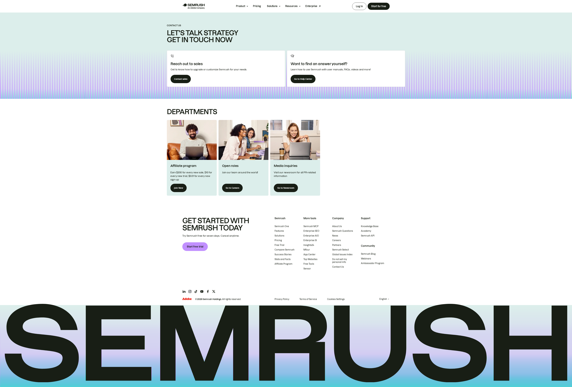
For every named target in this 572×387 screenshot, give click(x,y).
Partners (336, 245)
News (335, 236)
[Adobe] (187, 299)
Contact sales (180, 78)
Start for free (378, 6)
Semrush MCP (310, 226)
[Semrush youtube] (202, 291)
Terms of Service (308, 299)
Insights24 (308, 245)
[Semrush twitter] (214, 291)
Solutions (272, 6)
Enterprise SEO (311, 231)
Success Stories (283, 254)
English (383, 299)
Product (240, 6)
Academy (366, 231)
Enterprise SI (310, 240)
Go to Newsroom (285, 187)
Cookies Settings (336, 299)
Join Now (178, 187)
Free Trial (279, 245)
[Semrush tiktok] (196, 291)
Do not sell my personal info (339, 260)
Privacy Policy (282, 299)
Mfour (306, 250)
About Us (337, 226)
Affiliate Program (283, 264)
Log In (359, 6)
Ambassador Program (372, 263)
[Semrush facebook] (208, 291)
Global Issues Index (342, 254)
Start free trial (195, 246)
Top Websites (310, 259)
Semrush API (367, 236)
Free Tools (308, 264)
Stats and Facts (283, 259)
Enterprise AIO (311, 236)
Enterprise (311, 6)
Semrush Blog (368, 254)
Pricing (257, 6)
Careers (336, 240)
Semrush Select (340, 250)
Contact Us (338, 267)
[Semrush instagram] (190, 291)
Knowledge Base (370, 226)
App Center (309, 254)
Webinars (366, 259)
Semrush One (282, 226)
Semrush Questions (342, 231)
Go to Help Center (303, 78)
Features (279, 231)
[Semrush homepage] (193, 6)
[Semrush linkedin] (184, 291)
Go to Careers (232, 187)
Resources (291, 6)
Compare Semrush (284, 250)
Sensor (307, 268)
